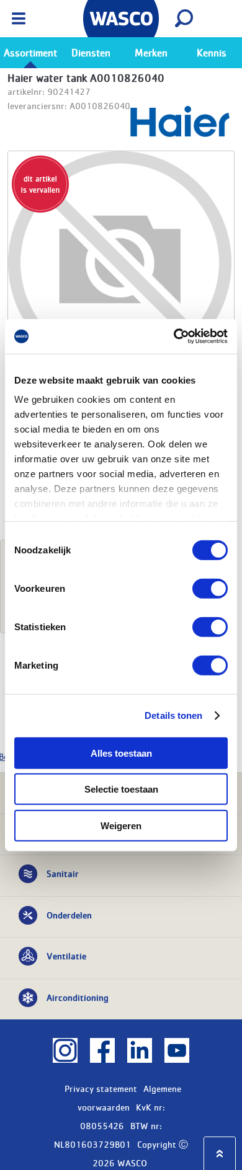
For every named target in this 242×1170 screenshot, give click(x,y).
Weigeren (121, 825)
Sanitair (63, 873)
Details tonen (173, 715)
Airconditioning (78, 997)
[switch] (210, 588)
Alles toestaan (121, 752)
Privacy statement (101, 1088)
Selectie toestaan (121, 789)
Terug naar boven (219, 1153)
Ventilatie (66, 955)
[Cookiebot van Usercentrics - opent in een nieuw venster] (174, 336)
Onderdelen (69, 914)
